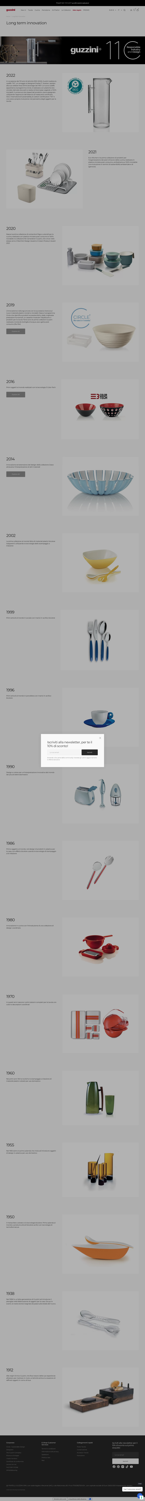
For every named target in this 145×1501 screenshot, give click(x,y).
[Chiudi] (100, 738)
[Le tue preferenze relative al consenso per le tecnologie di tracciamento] (141, 1497)
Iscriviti (89, 752)
